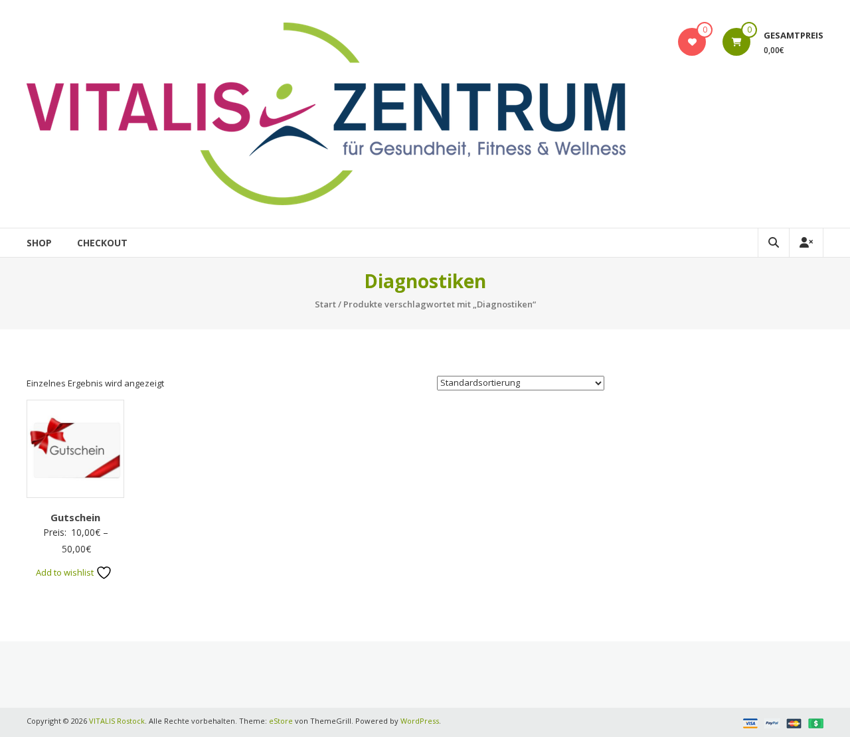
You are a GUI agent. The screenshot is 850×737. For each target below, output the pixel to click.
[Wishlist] (692, 42)
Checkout (102, 242)
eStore (281, 721)
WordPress (419, 721)
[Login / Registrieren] (806, 242)
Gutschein (75, 517)
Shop (39, 242)
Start (325, 304)
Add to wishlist (66, 572)
